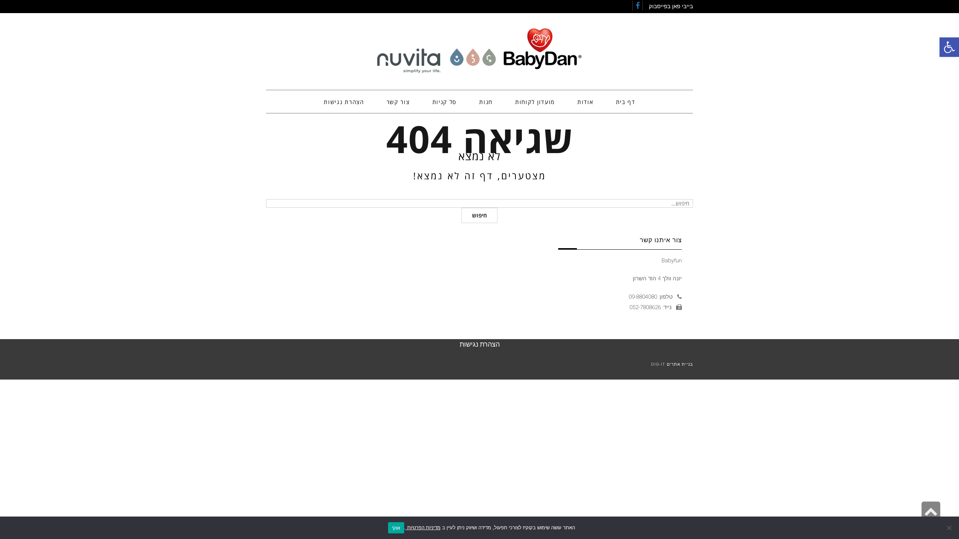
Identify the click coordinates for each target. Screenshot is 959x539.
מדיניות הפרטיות (423, 527)
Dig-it (658, 364)
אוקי (396, 528)
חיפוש (479, 215)
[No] (949, 528)
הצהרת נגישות (480, 344)
